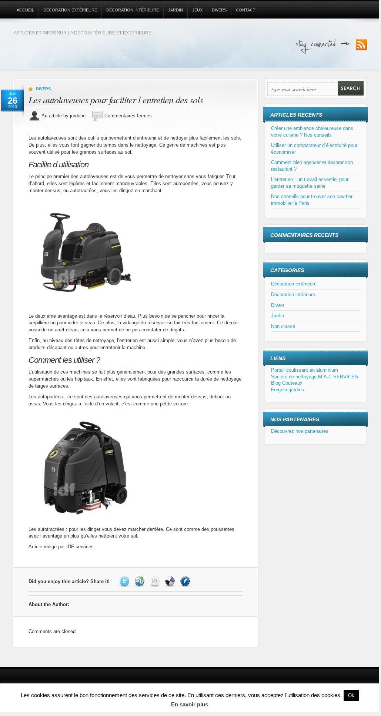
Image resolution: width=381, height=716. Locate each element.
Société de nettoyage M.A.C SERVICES (314, 376)
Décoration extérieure (70, 10)
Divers (219, 10)
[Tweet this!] (125, 581)
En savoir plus (189, 704)
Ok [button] (351, 695)
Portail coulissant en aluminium (304, 370)
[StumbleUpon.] (140, 581)
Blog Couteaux (287, 383)
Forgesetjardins (287, 389)
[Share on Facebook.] (186, 581)
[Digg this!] (156, 581)
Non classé (283, 326)
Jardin (175, 10)
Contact (245, 10)
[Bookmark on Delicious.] (171, 581)
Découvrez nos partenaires (299, 431)
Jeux (197, 10)
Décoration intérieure (132, 10)
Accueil (25, 10)
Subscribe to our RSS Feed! (361, 45)
